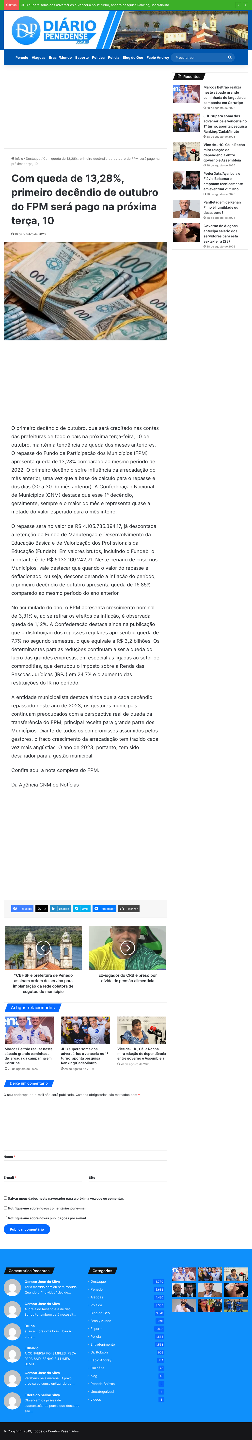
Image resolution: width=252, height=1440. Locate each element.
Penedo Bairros (103, 1384)
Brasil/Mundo (60, 57)
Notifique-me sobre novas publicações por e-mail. (47, 1218)
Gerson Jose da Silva (42, 1282)
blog (94, 1376)
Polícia (113, 57)
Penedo (22, 57)
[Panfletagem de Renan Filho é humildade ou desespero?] (186, 209)
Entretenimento (103, 1344)
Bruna (30, 1326)
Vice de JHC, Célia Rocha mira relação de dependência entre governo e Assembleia (141, 1053)
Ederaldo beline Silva (42, 1395)
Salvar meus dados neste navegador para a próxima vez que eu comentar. (66, 1198)
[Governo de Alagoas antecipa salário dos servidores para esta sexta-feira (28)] (186, 232)
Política (98, 57)
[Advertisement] (85, 106)
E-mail (10, 1177)
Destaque (33, 158)
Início (18, 158)
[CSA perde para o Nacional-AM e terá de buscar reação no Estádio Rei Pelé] (236, 1305)
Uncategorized (102, 1392)
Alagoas (39, 57)
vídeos (96, 1399)
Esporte (82, 57)
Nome (10, 1157)
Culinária (97, 1368)
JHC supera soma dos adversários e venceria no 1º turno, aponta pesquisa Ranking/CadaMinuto (95, 5)
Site (92, 1177)
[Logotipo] (126, 30)
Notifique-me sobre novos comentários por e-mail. (48, 1208)
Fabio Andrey (158, 57)
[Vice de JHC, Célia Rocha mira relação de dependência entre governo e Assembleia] (141, 1030)
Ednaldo (32, 1348)
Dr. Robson (99, 1352)
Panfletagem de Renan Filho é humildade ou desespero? (222, 207)
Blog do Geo (133, 57)
